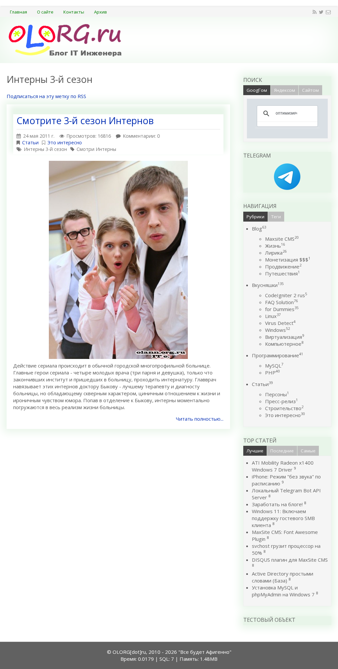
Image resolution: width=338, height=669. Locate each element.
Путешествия (282, 273)
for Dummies (281, 309)
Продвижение (283, 266)
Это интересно (65, 142)
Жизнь (275, 245)
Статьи (30, 142)
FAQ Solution (281, 302)
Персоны (277, 394)
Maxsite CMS (281, 238)
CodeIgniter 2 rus (286, 295)
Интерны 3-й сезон (45, 149)
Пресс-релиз (281, 401)
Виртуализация (284, 337)
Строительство (284, 408)
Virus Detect (280, 323)
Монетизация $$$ (287, 259)
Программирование (277, 355)
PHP (272, 372)
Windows (277, 330)
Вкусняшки (268, 285)
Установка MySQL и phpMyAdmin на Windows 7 (283, 591)
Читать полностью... (199, 418)
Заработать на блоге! (277, 504)
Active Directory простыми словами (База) (282, 577)
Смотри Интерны (96, 149)
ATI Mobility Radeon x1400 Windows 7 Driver (283, 466)
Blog (259, 228)
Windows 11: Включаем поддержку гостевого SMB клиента (283, 518)
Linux (273, 316)
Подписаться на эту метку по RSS (46, 96)
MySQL (274, 365)
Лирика (276, 252)
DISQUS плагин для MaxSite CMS (290, 559)
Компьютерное (284, 343)
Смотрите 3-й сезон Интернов (85, 120)
